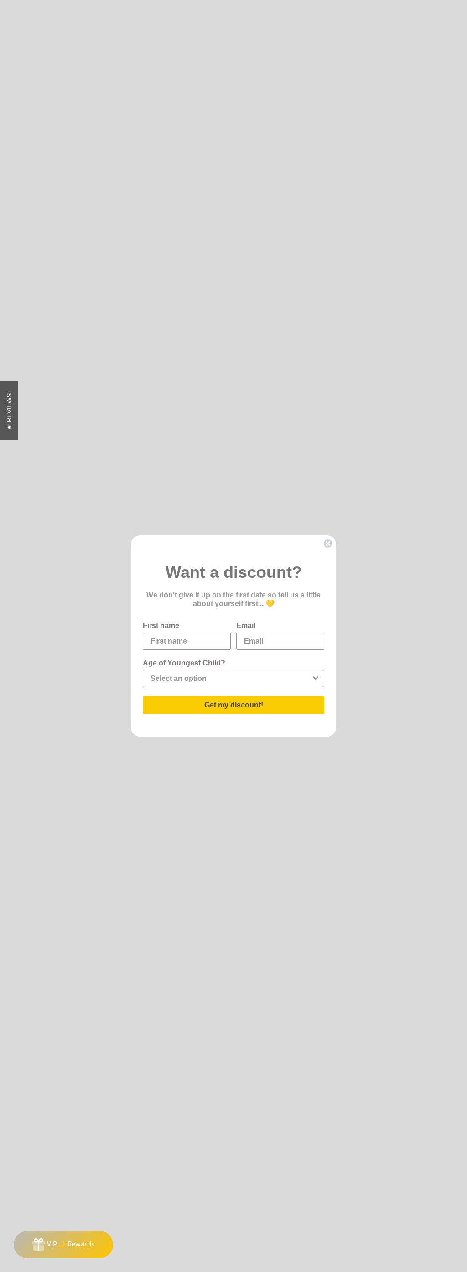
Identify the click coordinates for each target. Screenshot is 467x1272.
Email (245, 625)
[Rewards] (63, 1244)
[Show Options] (315, 678)
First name (161, 625)
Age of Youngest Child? (184, 663)
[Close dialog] (327, 543)
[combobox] (230, 678)
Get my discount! (233, 705)
